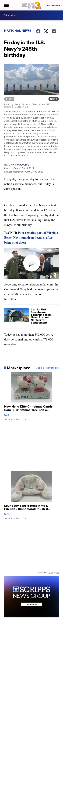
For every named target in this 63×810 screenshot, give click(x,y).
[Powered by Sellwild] (54, 573)
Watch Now (53, 5)
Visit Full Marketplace (47, 368)
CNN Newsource (19, 164)
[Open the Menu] (6, 5)
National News (17, 30)
